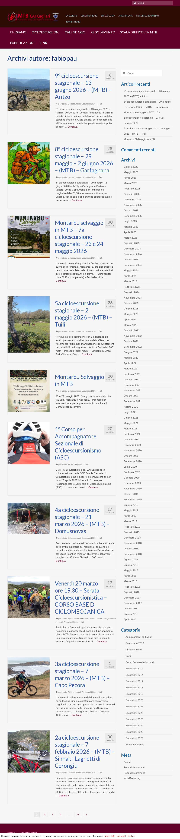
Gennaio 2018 (132, 592)
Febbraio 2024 (132, 286)
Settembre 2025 (133, 215)
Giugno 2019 (131, 505)
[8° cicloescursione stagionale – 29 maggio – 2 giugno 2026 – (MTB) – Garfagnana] (29, 163)
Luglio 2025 (130, 221)
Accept (121, 836)
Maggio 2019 (131, 510)
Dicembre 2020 (132, 445)
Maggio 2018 (131, 570)
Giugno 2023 (131, 308)
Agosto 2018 (131, 559)
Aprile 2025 (130, 232)
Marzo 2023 (130, 325)
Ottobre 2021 (131, 395)
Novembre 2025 (133, 205)
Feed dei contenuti (134, 767)
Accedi (127, 762)
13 (78, 814)
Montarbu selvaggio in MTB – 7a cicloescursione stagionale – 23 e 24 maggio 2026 (144, 117)
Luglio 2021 (130, 412)
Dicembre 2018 (132, 537)
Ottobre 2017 (131, 608)
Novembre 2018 (133, 543)
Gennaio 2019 (132, 532)
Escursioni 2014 (134, 674)
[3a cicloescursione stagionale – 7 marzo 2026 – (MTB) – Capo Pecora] (29, 677)
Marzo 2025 (130, 237)
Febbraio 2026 (132, 188)
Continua (73, 126)
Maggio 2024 (131, 270)
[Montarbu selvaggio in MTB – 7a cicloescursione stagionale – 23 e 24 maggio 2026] (29, 236)
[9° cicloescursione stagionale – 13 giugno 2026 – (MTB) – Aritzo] (29, 89)
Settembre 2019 (133, 499)
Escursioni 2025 (134, 731)
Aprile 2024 (130, 275)
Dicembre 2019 (132, 483)
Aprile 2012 (130, 619)
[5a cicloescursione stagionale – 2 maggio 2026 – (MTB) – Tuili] (29, 324)
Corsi (128, 655)
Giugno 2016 (131, 614)
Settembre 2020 (133, 461)
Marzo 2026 (130, 183)
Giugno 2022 (131, 352)
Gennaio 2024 (132, 292)
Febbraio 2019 (132, 526)
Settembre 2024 (133, 265)
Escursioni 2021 (134, 706)
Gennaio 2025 (132, 243)
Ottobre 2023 (131, 303)
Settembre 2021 (133, 401)
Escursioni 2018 (134, 687)
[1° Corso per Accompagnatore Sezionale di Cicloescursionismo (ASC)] (29, 443)
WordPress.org (132, 778)
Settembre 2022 (133, 346)
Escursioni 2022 (134, 712)
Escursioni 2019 (134, 693)
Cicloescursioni (74, 104)
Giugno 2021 (131, 417)
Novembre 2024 (133, 254)
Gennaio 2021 (132, 439)
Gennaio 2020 (132, 477)
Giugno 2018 (131, 564)
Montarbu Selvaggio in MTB (139, 139)
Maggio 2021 (131, 423)
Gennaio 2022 (132, 379)
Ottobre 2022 (131, 341)
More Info (109, 836)
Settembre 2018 (133, 554)
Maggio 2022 (131, 357)
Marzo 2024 (130, 281)
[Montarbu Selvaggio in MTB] (29, 390)
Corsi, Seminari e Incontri (140, 662)
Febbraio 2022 (132, 374)
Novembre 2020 (133, 450)
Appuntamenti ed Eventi (78, 619)
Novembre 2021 (133, 390)
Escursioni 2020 (134, 700)
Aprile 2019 (130, 515)
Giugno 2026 (131, 166)
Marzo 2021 (130, 428)
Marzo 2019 (130, 521)
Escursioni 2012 (134, 668)
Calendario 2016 (135, 643)
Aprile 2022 (130, 363)
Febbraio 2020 (132, 472)
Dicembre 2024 (132, 248)
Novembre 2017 (133, 603)
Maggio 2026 (131, 172)
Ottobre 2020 (131, 455)
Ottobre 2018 (131, 548)
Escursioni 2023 (134, 719)
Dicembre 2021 (132, 385)
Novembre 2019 (133, 488)
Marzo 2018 (130, 581)
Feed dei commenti (134, 772)
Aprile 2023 (130, 319)
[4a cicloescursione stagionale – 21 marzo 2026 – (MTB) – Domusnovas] (29, 518)
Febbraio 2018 (132, 586)
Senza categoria (75, 464)
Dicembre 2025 (132, 199)
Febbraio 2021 (132, 434)
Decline (131, 836)
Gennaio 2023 (132, 330)
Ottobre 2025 (131, 210)
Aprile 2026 (130, 177)
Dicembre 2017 (132, 597)
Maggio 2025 (131, 226)
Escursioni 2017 (134, 681)
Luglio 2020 (130, 466)
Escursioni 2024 (134, 725)
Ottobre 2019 (131, 494)
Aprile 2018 (130, 575)
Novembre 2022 (133, 335)
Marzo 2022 (130, 368)
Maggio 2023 (131, 314)
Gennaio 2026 (132, 194)
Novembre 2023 (133, 297)
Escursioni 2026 (88, 104)
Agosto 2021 (131, 406)
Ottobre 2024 (131, 259)
